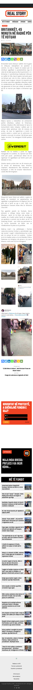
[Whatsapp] (12, 59)
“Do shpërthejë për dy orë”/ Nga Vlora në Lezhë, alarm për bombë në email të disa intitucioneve (12, 537)
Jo (6, 418)
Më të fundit (6, 22)
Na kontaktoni (16, 676)
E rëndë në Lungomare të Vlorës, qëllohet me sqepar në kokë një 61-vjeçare (11, 546)
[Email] (21, 59)
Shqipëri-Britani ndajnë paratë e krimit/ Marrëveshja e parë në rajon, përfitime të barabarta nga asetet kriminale (13, 623)
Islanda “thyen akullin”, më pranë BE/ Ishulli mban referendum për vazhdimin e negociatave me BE (13, 520)
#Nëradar (15, 22)
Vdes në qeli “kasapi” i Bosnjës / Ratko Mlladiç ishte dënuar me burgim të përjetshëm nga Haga (12, 495)
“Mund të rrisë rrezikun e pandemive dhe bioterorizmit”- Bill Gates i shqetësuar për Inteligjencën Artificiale (13, 648)
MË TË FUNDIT (16, 479)
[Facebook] (2, 59)
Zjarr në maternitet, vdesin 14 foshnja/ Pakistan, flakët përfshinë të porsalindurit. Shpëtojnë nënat (12, 639)
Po (7, 415)
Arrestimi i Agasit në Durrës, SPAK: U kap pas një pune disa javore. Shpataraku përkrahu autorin (12, 562)
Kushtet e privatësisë (16, 668)
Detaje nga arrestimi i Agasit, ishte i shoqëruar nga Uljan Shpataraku (12, 579)
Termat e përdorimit (16, 666)
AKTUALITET (4, 25)
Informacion (16, 674)
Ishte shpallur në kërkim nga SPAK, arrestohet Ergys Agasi (11, 587)
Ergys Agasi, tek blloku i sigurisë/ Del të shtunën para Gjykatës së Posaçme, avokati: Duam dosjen (13, 529)
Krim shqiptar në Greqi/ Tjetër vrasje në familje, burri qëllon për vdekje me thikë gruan (13, 614)
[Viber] (15, 59)
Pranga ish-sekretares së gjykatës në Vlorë (16, 375)
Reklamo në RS (17, 663)
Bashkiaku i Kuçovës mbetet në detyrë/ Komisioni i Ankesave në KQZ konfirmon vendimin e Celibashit (13, 504)
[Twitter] (5, 59)
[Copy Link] (18, 59)
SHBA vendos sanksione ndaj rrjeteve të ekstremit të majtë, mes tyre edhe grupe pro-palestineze (13, 595)
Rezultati (27, 422)
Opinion (23, 22)
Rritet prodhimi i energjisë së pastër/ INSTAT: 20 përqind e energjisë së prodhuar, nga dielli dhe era (12, 631)
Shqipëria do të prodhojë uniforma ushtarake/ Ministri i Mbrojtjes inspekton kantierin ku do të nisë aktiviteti (11, 605)
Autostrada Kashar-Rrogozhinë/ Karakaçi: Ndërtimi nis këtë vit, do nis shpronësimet (12, 487)
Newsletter (16, 679)
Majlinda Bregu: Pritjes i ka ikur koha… (12, 463)
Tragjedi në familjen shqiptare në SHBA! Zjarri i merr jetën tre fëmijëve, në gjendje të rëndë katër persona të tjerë (13, 571)
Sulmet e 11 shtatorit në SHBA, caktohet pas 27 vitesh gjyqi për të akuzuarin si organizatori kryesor (13, 554)
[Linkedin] (9, 59)
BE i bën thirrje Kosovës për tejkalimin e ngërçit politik (13, 511)
